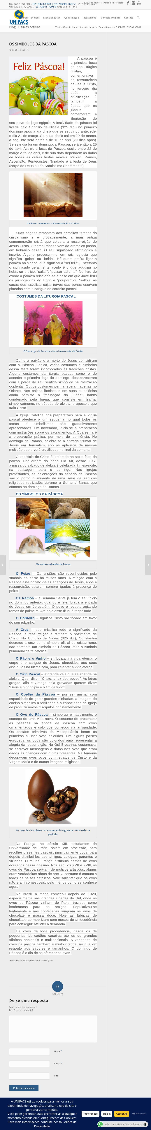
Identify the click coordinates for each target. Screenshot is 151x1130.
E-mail (58, 1063)
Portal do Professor (113, 2)
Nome (58, 1051)
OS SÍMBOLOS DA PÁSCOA (33, 44)
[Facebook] (128, 2)
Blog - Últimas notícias (24, 27)
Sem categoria (106, 27)
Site (56, 1075)
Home (74, 27)
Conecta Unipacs (88, 27)
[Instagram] (133, 2)
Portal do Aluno (92, 2)
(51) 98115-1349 (67, 6)
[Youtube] (139, 2)
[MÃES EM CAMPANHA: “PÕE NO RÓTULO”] (3, 565)
